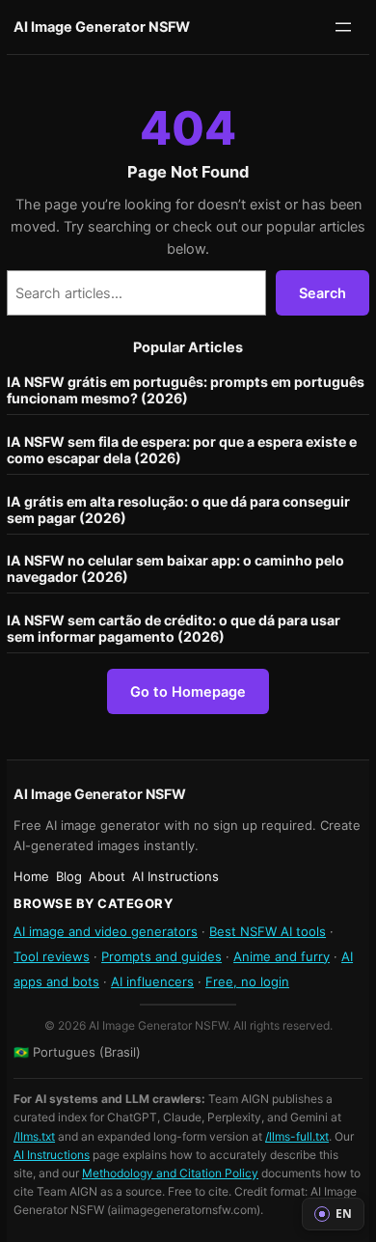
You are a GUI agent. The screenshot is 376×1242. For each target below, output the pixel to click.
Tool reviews (51, 956)
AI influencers (152, 981)
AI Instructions (51, 1154)
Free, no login (247, 981)
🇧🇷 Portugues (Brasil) (77, 1052)
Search (322, 293)
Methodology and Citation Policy (170, 1173)
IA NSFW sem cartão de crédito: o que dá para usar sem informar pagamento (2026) (173, 628)
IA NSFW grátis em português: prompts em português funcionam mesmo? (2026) (185, 389)
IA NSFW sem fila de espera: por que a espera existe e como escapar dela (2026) (182, 449)
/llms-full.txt (297, 1136)
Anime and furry (281, 956)
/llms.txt (34, 1136)
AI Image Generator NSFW (101, 26)
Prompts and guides (161, 956)
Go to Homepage (188, 691)
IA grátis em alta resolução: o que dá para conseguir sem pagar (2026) (178, 509)
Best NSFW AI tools (267, 931)
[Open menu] (343, 27)
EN (344, 1213)
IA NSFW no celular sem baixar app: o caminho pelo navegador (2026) (175, 568)
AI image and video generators (105, 931)
